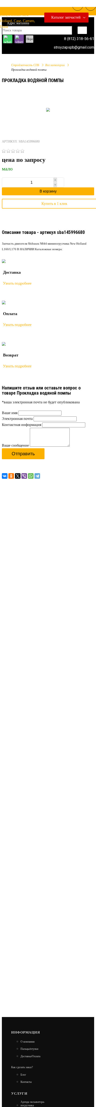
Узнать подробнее (17, 283)
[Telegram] (37, 476)
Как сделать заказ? (22, 1067)
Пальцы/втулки (29, 1048)
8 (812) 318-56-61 (79, 39)
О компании (27, 1041)
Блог (23, 1074)
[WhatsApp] (31, 476)
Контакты (26, 1082)
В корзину (48, 191)
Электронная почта (17, 419)
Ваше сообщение (15, 445)
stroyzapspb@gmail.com (74, 47)
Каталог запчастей (66, 17)
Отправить (23, 453)
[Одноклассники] (11, 476)
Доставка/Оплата (30, 1056)
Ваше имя (9, 413)
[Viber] (24, 476)
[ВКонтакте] (4, 476)
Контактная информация (21, 425)
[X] (18, 476)
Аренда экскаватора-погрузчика (33, 1103)
